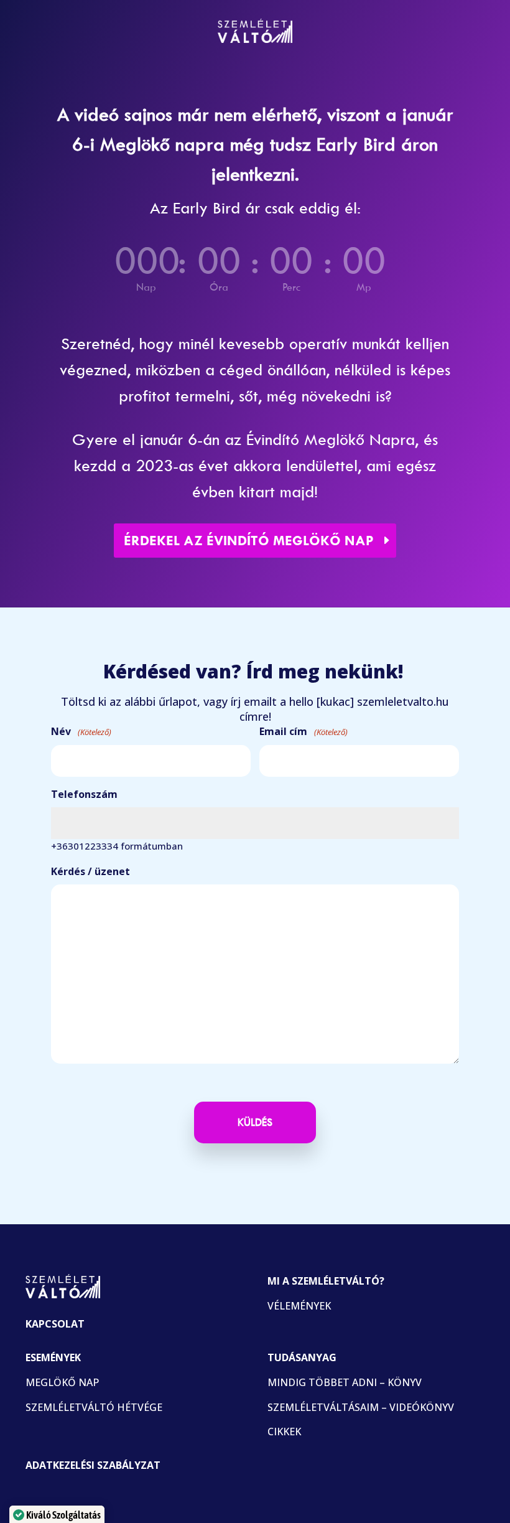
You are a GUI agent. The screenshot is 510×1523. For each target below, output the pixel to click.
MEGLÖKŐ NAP (62, 1382)
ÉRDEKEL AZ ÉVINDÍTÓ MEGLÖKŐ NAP (249, 540)
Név (81, 731)
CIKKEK (284, 1431)
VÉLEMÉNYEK (299, 1306)
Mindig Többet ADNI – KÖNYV (344, 1382)
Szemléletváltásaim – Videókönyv (360, 1407)
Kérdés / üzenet (90, 871)
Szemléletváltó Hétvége (94, 1407)
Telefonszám (84, 794)
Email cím (303, 731)
